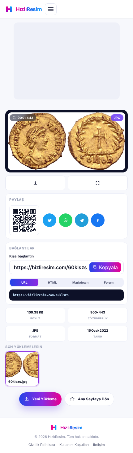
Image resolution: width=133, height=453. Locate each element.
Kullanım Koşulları (74, 445)
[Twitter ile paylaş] (49, 220)
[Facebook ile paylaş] (98, 220)
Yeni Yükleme (44, 399)
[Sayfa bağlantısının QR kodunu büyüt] (24, 220)
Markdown (80, 282)
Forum (109, 282)
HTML (52, 282)
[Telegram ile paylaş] (81, 220)
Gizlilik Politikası (41, 445)
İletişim (99, 445)
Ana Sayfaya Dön (93, 399)
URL (24, 282)
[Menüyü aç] (51, 9)
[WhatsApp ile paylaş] (65, 220)
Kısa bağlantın (21, 256)
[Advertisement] (66, 60)
